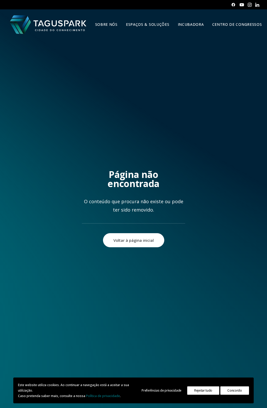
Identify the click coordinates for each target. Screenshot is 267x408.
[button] (233, 4)
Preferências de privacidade (161, 390)
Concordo (234, 390)
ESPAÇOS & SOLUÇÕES (147, 24)
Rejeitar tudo (203, 390)
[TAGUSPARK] (48, 24)
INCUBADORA (191, 24)
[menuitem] (233, 4)
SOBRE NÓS (106, 24)
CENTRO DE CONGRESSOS (237, 24)
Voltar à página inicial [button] (133, 240)
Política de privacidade (103, 396)
